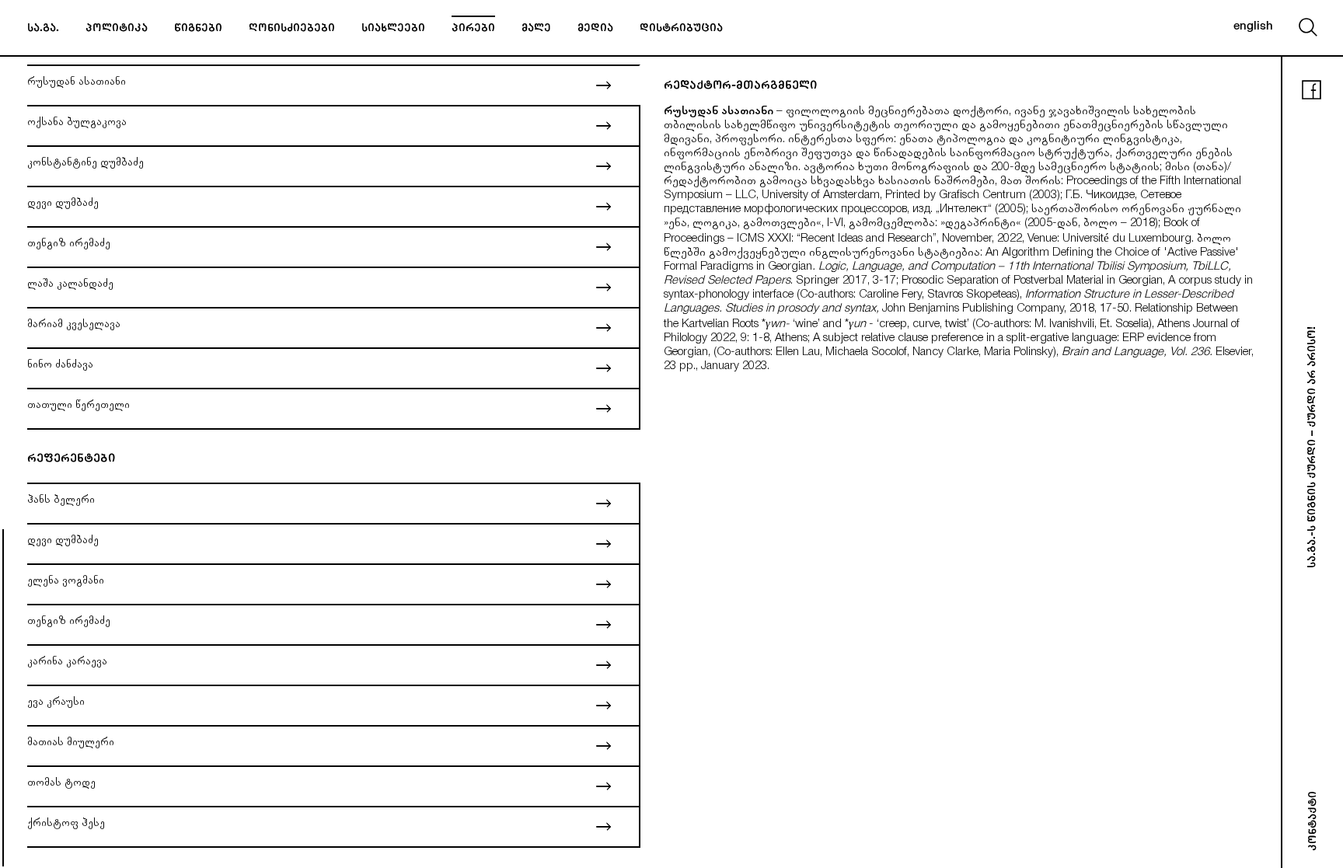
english (1253, 27)
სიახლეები (393, 29)
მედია (595, 29)
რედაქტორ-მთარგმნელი (740, 86)
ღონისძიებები (292, 29)
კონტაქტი (1314, 821)
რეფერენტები (71, 459)
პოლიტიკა (116, 29)
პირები (473, 29)
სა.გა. (43, 29)
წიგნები (198, 29)
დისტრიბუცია (681, 29)
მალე (536, 29)
